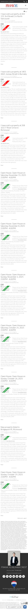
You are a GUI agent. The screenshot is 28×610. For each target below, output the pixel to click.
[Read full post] (6, 27)
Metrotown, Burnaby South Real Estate (19, 538)
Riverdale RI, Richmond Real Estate (14, 541)
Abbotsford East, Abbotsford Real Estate (11, 521)
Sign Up (11, 1)
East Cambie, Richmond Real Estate (15, 530)
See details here (5, 32)
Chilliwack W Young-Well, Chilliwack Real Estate (12, 527)
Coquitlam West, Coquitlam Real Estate (15, 529)
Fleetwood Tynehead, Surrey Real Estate (14, 531)
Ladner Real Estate (7, 535)
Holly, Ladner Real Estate (7, 533)
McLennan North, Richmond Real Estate (12, 537)
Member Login (4, 1)
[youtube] (17, 576)
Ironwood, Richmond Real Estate (16, 533)
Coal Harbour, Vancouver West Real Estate (14, 528)
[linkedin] (14, 576)
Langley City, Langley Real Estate (16, 535)
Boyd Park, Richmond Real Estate (8, 522)
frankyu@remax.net (16, 573)
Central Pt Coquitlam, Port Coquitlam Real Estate (8, 526)
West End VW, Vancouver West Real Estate (14, 547)
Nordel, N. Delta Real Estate (17, 539)
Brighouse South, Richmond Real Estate (18, 523)
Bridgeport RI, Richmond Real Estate (11, 133)
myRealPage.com (14, 597)
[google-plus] (7, 576)
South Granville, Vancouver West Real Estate (11, 543)
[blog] (20, 576)
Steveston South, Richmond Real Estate (10, 545)
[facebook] (4, 576)
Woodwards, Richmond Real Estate (13, 548)
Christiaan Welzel (10, 599)
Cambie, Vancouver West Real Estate (17, 524)
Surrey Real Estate (20, 545)
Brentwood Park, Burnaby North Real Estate (13, 77)
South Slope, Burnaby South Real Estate (12, 544)
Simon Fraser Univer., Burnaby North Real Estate (11, 542)
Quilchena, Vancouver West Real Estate (15, 540)
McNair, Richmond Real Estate (7, 538)
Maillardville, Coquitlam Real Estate (15, 536)
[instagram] (23, 576)
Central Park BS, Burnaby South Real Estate (18, 525)
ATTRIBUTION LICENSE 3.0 (21, 599)
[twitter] (10, 576)
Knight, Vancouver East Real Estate (15, 534)
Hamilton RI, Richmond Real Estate (8, 532)
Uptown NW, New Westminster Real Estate (15, 546)
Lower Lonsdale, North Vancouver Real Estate (13, 22)
